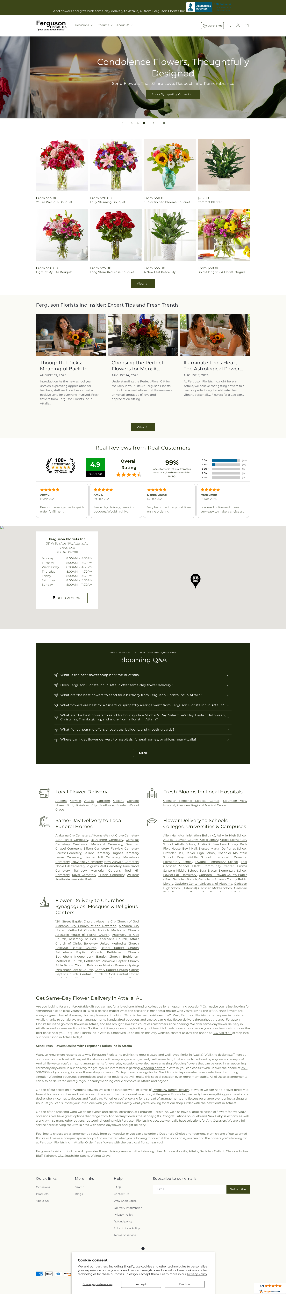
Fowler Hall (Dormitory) (180, 875)
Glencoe (133, 801)
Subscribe (238, 1189)
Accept (141, 1284)
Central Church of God (97, 974)
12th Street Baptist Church (74, 921)
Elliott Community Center (213, 866)
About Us (42, 1201)
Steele (121, 805)
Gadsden (103, 801)
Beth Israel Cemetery (71, 840)
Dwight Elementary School (216, 862)
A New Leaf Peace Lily (160, 272)
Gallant (118, 801)
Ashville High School (232, 835)
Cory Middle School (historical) (203, 857)
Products (42, 1194)
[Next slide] (153, 123)
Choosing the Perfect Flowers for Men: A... (138, 366)
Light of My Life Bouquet (54, 272)
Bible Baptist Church (70, 965)
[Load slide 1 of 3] (132, 123)
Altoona (61, 801)
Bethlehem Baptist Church (78, 952)
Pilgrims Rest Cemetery (104, 866)
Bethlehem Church (123, 952)
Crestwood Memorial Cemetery (97, 844)
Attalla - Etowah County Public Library (190, 840)
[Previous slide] (122, 123)
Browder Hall (173, 853)
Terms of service (125, 1235)
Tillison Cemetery (111, 875)
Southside (107, 805)
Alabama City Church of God (117, 921)
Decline (184, 1284)
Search (79, 1187)
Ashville (75, 801)
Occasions (43, 1187)
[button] (83, 25)
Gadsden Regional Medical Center (191, 801)
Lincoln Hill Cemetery (102, 857)
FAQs (117, 1187)
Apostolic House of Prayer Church (82, 935)
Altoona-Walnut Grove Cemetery (115, 835)
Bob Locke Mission (100, 965)
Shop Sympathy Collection (143, 94)
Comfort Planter (210, 202)
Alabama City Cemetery (72, 835)
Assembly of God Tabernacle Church (98, 939)
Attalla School (185, 844)
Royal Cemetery (84, 875)
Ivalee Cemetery (68, 857)
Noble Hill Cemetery (70, 866)
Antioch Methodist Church (118, 930)
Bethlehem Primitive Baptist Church (111, 961)
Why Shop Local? (126, 1201)
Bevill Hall (189, 848)
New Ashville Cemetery (121, 862)
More (143, 753)
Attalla (89, 801)
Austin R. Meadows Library (217, 844)
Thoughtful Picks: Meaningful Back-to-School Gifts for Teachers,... (64, 366)
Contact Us (121, 1194)
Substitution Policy (127, 1228)
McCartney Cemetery (87, 862)
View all (143, 283)
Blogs (79, 1194)
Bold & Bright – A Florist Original (222, 272)
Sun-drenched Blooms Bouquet (167, 202)
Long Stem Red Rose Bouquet (112, 272)
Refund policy (123, 1221)
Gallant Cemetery (96, 853)
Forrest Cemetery (68, 853)
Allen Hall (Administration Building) (189, 835)
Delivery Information (128, 1208)
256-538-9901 (222, 1033)
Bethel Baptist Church (120, 948)
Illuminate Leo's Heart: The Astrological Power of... (212, 366)
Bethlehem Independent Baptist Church (87, 956)
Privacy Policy (197, 1274)
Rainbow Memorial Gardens (97, 870)
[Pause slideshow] (163, 123)
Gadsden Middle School (215, 888)
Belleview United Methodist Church (111, 943)
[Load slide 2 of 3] (138, 123)
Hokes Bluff (64, 805)
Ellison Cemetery (96, 848)
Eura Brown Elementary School (223, 870)
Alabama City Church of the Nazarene (85, 926)
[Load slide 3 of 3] (144, 123)
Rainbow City (86, 805)
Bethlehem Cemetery (107, 840)
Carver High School (200, 853)
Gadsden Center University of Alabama (203, 883)
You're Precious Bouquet (54, 202)
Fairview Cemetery (125, 848)
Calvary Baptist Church (111, 970)
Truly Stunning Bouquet (107, 202)
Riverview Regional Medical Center (201, 805)
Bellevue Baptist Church (76, 948)
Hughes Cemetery (125, 853)
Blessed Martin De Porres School (222, 848)
